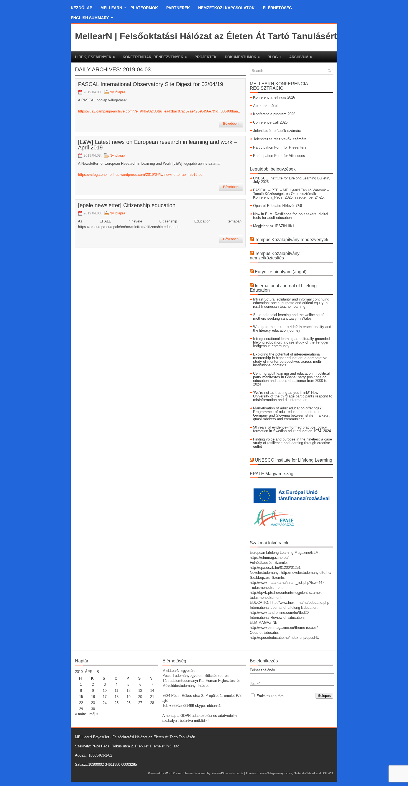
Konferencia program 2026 (274, 114)
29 (81, 709)
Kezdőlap (81, 8)
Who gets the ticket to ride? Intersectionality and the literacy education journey (292, 328)
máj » (93, 714)
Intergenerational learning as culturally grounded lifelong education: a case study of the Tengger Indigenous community (291, 342)
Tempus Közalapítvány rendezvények (291, 239)
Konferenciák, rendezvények (155, 57)
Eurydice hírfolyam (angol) (280, 271)
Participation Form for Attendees (279, 156)
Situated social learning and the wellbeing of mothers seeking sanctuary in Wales (288, 317)
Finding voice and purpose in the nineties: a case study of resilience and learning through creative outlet (292, 443)
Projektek (205, 57)
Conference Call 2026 (270, 122)
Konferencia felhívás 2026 (274, 97)
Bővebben (231, 124)
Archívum (300, 57)
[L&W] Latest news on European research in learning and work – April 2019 (157, 145)
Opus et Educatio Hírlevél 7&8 (277, 206)
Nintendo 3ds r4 (304, 773)
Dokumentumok (242, 57)
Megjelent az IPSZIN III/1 (273, 226)
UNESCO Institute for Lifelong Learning (293, 460)
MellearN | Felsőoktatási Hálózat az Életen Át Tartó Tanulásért (206, 36)
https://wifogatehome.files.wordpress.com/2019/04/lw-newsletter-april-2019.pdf (140, 174)
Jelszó (255, 684)
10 (105, 691)
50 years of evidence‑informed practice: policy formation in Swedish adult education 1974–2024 (292, 429)
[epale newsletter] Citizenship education (126, 205)
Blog (274, 57)
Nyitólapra (117, 92)
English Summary (92, 17)
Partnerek (178, 8)
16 (93, 697)
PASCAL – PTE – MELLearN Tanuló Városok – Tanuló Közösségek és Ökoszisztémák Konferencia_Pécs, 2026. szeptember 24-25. (291, 193)
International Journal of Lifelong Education (283, 287)
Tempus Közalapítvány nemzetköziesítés (274, 255)
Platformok (144, 8)
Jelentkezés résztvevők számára (279, 139)
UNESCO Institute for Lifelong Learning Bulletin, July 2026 (291, 180)
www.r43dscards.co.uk (227, 773)
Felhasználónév (262, 670)
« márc (80, 714)
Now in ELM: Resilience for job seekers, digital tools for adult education (290, 216)
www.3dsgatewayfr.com (276, 773)
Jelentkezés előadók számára (277, 131)
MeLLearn (113, 7)
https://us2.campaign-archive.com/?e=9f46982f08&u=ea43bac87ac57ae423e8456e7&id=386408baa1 (159, 111)
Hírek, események (95, 57)
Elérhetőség (277, 8)
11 (116, 691)
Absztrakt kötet (265, 106)
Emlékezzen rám (270, 696)
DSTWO (327, 773)
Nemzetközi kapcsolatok (226, 8)
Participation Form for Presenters (279, 147)
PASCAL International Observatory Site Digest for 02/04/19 (150, 84)
